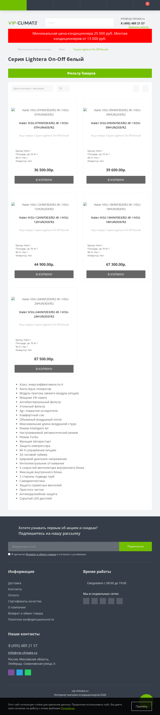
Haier (62, 49)
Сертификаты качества (24, 601)
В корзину (44, 180)
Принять (142, 706)
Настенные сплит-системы (34, 49)
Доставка (14, 583)
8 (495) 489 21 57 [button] (23, 645)
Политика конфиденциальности (31, 619)
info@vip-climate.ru (23, 653)
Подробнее (68, 708)
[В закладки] (72, 104)
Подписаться (136, 546)
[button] (66, 5)
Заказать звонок (139, 27)
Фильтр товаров (81, 73)
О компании (17, 607)
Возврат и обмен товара (41, 554)
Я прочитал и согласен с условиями (48, 554)
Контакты (15, 589)
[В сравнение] (72, 110)
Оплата (13, 595)
